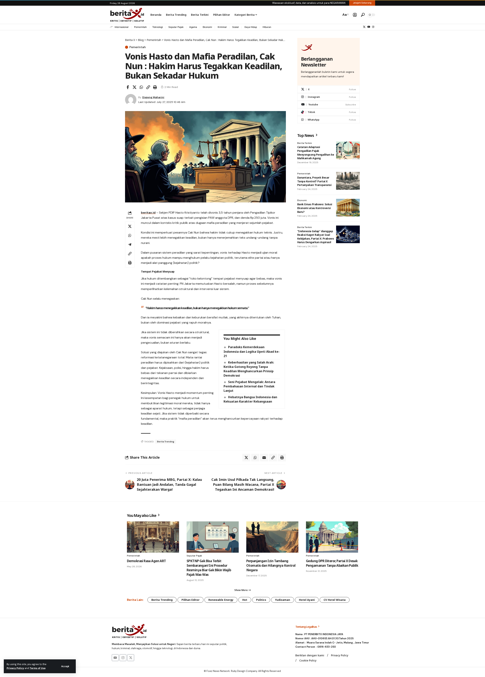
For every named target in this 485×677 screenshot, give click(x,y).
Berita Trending (165, 441)
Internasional (121, 27)
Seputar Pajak (176, 27)
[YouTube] (368, 27)
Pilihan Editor (190, 600)
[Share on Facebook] (127, 87)
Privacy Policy (15, 668)
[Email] (264, 457)
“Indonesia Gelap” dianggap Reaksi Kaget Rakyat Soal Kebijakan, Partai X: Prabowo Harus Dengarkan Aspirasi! (315, 236)
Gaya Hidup (250, 27)
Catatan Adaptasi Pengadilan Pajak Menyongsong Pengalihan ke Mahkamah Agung (315, 152)
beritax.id (148, 213)
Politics (261, 600)
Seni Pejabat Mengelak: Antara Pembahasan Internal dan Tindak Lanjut (249, 386)
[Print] (155, 87)
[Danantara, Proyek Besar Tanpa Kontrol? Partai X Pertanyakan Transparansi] (348, 181)
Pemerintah (140, 27)
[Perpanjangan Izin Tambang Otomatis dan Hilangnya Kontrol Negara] (272, 537)
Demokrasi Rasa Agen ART (146, 561)
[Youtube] (328, 104)
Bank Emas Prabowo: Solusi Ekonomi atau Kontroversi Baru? (314, 208)
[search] (363, 15)
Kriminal (222, 27)
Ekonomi (207, 27)
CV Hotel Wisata (335, 600)
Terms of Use (37, 668)
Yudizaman (282, 600)
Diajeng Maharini (153, 97)
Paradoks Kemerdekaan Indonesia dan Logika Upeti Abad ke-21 (252, 351)
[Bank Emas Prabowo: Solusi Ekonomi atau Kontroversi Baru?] (348, 208)
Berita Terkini (304, 143)
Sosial (235, 27)
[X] (364, 27)
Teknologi (157, 27)
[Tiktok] (328, 112)
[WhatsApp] (328, 120)
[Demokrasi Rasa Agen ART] (153, 537)
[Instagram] (373, 27)
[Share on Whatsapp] (141, 87)
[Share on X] (134, 87)
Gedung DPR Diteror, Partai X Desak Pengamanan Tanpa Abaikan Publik (332, 563)
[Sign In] (355, 15)
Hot (244, 600)
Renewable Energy (220, 600)
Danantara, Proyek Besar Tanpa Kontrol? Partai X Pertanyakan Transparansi (314, 181)
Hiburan (267, 27)
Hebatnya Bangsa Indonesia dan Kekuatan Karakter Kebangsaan (250, 399)
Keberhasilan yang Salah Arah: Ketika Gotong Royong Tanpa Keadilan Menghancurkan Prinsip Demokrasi (249, 369)
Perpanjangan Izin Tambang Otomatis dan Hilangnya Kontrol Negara (271, 565)
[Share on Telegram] (129, 244)
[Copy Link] (148, 87)
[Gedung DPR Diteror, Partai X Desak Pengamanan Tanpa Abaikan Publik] (332, 537)
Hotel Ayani (307, 600)
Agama (193, 27)
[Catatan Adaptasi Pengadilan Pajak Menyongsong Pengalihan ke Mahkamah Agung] (348, 150)
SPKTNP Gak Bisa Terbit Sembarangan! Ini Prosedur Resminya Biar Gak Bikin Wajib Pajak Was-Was (209, 568)
